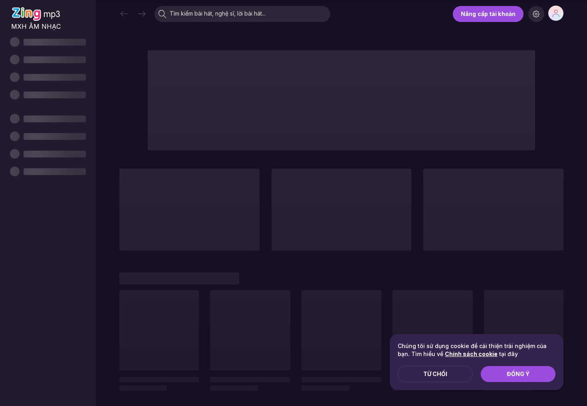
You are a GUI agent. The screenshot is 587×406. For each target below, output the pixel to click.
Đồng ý (518, 373)
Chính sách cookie (471, 353)
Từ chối (435, 373)
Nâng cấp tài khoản (488, 13)
